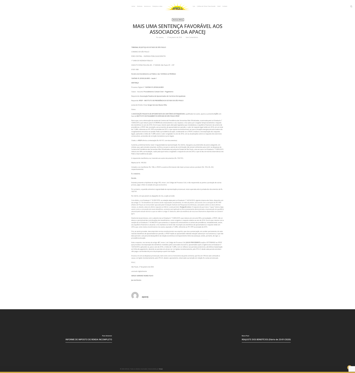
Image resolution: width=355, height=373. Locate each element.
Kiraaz (161, 369)
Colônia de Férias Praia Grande (206, 6)
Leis (194, 6)
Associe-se (147, 6)
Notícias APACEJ (178, 20)
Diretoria (139, 6)
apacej (161, 37)
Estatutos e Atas (157, 6)
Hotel (218, 6)
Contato (224, 6)
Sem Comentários (192, 37)
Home (133, 6)
